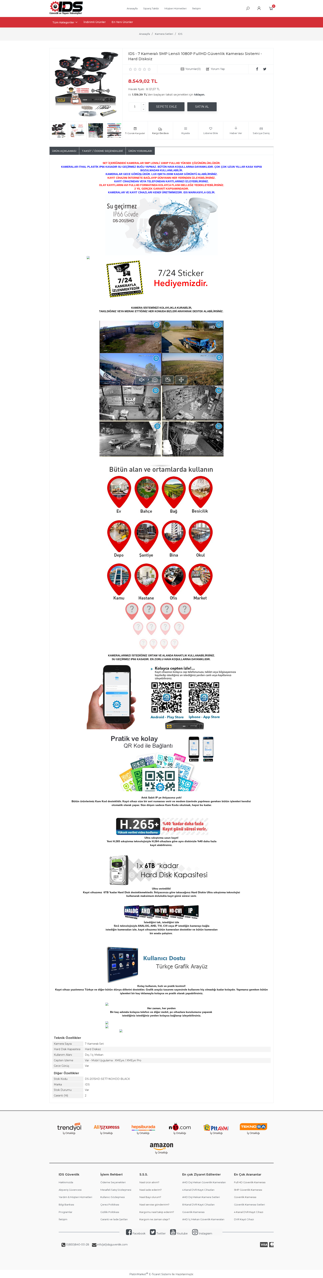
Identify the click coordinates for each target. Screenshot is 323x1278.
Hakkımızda (66, 1182)
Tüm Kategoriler (63, 22)
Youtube (182, 1233)
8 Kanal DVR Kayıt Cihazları (198, 1204)
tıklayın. (199, 94)
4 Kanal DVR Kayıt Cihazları (198, 1189)
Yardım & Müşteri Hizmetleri (75, 1197)
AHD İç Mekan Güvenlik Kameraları (203, 1219)
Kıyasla (186, 133)
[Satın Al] (202, 106)
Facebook (138, 1233)
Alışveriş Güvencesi (70, 1189)
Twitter (161, 1233)
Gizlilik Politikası (109, 1212)
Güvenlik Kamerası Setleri (249, 1204)
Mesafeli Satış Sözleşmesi (115, 1189)
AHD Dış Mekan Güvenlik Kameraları (204, 1182)
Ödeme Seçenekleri (113, 1182)
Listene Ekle (210, 133)
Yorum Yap (218, 69)
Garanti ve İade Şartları (114, 1219)
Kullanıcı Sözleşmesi (112, 1197)
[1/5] (130, 69)
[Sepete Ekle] (166, 106)
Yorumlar (193, 69)
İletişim (63, 1219)
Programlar (65, 1212)
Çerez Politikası (109, 1204)
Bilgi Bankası (66, 1204)
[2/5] (133, 69)
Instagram (205, 1233)
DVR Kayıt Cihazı (244, 1219)
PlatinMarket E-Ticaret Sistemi (150, 1274)
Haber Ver (236, 133)
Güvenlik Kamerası (193, 1212)
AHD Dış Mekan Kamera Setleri (201, 1197)
